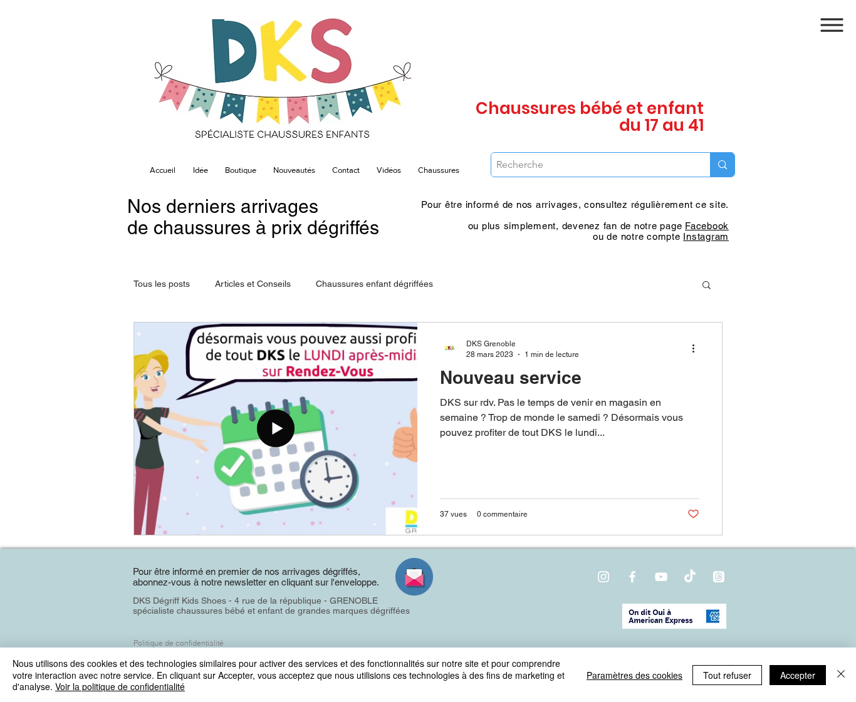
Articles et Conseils (253, 284)
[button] (832, 25)
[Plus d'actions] (697, 348)
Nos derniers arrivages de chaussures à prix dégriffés (253, 217)
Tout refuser (727, 675)
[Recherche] (722, 165)
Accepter (797, 675)
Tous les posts (161, 284)
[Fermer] (840, 675)
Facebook (707, 225)
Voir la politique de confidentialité (120, 686)
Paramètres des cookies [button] (634, 675)
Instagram (706, 236)
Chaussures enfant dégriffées (374, 284)
